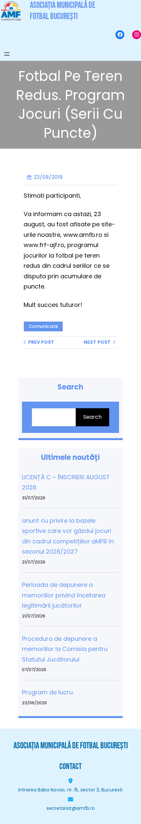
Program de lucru (47, 692)
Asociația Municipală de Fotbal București (70, 746)
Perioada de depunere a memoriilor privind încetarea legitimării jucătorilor (63, 595)
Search (92, 417)
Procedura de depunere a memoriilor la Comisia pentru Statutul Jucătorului (65, 649)
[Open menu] (7, 54)
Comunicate (43, 326)
